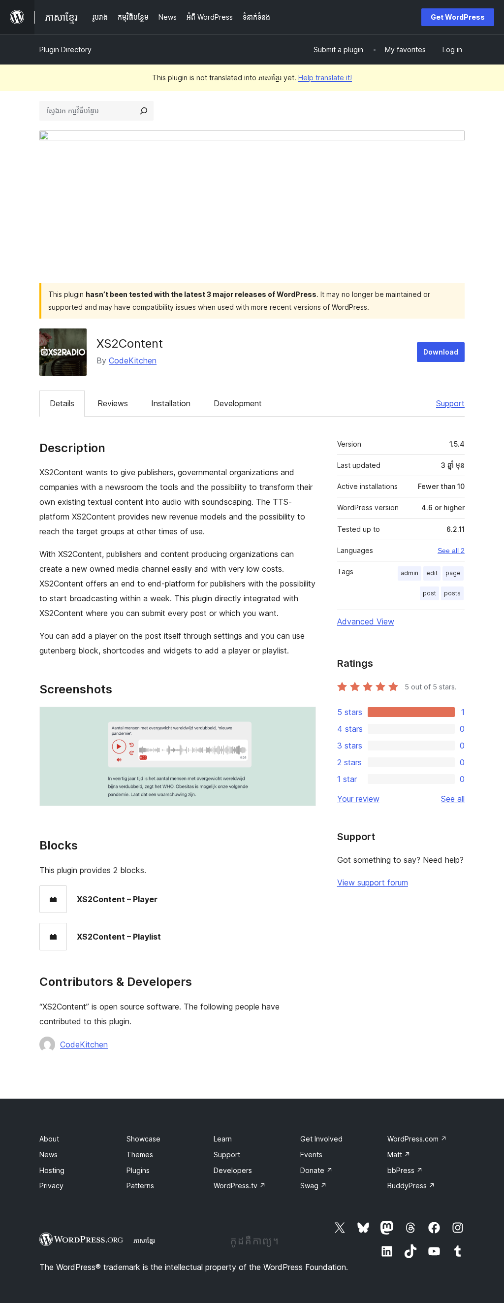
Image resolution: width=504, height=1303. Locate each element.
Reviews (112, 403)
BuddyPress (411, 1185)
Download (440, 352)
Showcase (143, 1139)
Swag (313, 1185)
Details (62, 403)
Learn (223, 1139)
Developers (233, 1170)
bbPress (405, 1170)
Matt (398, 1154)
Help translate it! (325, 77)
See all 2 (451, 550)
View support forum (372, 882)
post (429, 593)
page (453, 573)
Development (238, 403)
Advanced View (365, 621)
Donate (316, 1170)
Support (450, 403)
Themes (139, 1154)
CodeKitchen (133, 360)
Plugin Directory (65, 49)
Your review (358, 799)
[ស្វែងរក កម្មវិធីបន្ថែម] (144, 111)
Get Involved (321, 1139)
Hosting (51, 1170)
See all (453, 799)
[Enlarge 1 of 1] (303, 720)
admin (409, 573)
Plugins (138, 1170)
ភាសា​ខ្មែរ (144, 1240)
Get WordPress (458, 17)
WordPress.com (417, 1139)
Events (311, 1154)
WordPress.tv (240, 1185)
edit (432, 573)
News (48, 1154)
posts (452, 593)
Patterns (140, 1185)
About (49, 1139)
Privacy (51, 1185)
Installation (170, 403)
